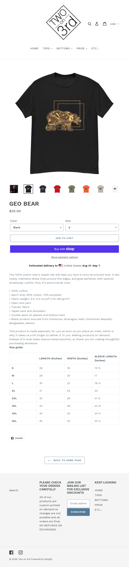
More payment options (64, 257)
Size (68, 220)
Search (13, 490)
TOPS (98, 495)
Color (13, 220)
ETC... (98, 509)
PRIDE (99, 504)
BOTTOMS (101, 500)
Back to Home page (67, 460)
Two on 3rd (24, 559)
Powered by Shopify (41, 559)
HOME (99, 490)
